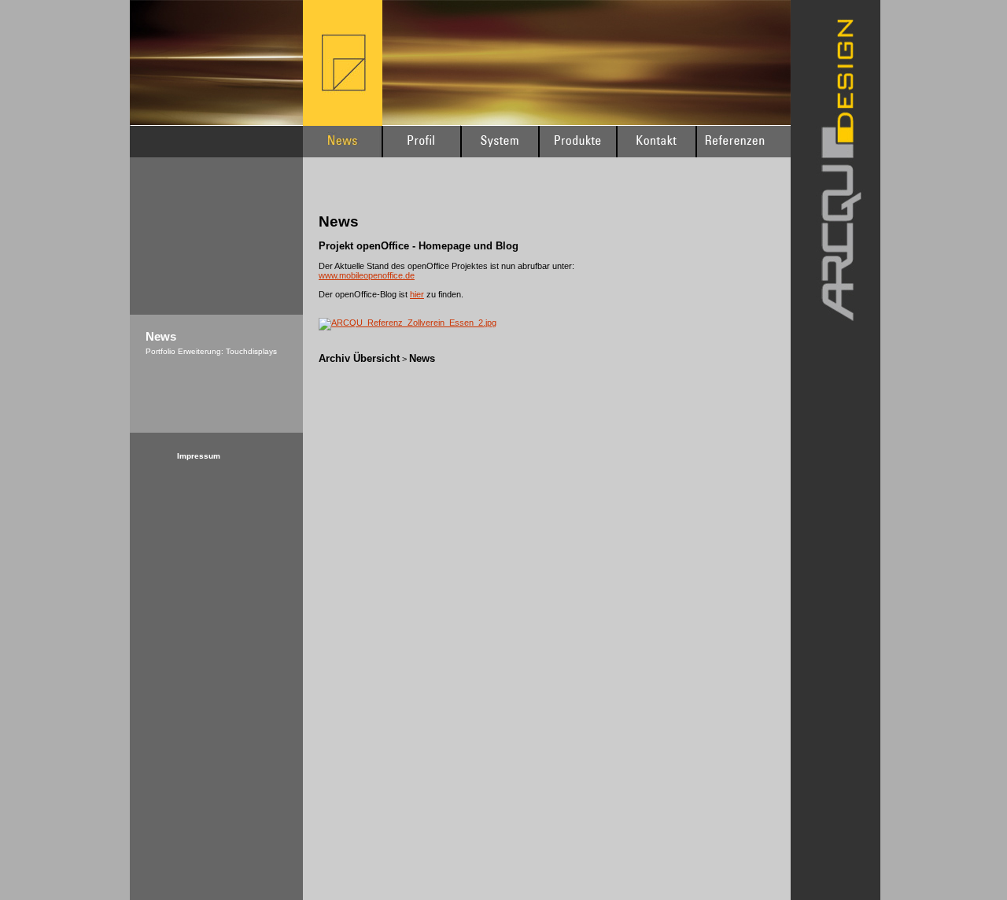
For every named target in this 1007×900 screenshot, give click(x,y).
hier (417, 294)
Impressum (198, 456)
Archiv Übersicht (359, 358)
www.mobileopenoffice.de (367, 275)
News (422, 358)
